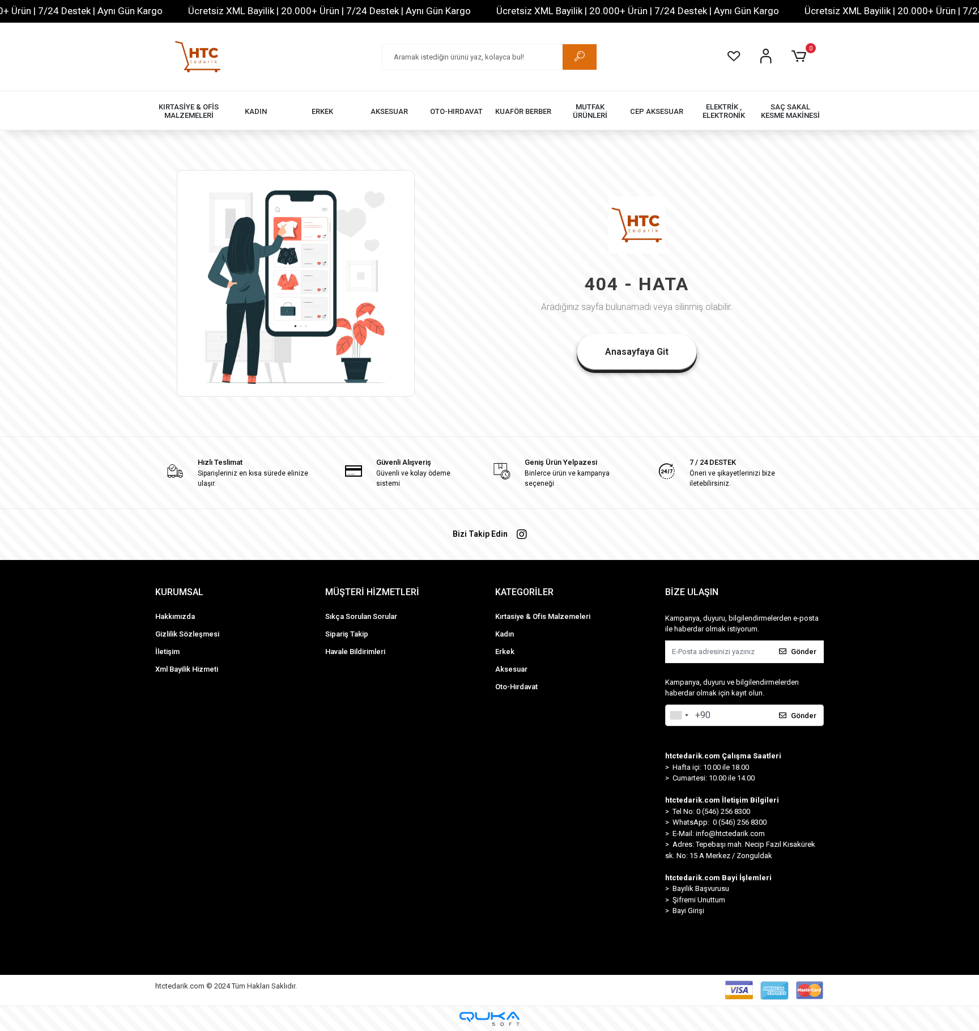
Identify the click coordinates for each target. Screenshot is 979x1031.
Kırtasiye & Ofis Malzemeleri (542, 616)
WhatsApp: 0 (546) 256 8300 (719, 822)
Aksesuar (511, 669)
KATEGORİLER (524, 592)
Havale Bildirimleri (355, 651)
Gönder (803, 651)
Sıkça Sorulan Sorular (361, 616)
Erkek (504, 651)
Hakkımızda (175, 616)
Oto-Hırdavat (516, 686)
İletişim (167, 651)
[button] (800, 57)
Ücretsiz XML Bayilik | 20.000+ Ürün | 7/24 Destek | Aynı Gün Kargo (329, 10)
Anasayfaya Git (637, 351)
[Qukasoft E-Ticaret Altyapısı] (489, 1019)
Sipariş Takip (346, 634)
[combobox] (679, 715)
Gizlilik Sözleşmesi (187, 634)
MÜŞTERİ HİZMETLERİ (372, 592)
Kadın (504, 634)
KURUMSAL (179, 592)
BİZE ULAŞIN (691, 592)
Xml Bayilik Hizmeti (186, 669)
